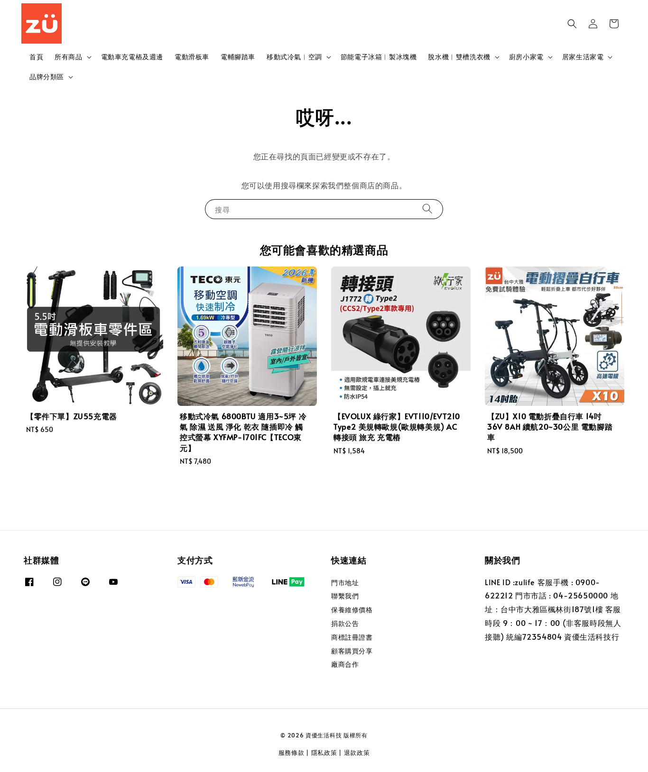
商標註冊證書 (352, 637)
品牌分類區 (46, 77)
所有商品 (68, 57)
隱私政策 (324, 752)
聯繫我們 (345, 595)
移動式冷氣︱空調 (294, 57)
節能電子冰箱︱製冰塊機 (379, 56)
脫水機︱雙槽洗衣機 (459, 57)
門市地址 (345, 583)
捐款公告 (345, 623)
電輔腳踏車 (238, 56)
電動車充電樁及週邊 (132, 56)
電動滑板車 (192, 56)
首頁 (36, 56)
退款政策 (357, 752)
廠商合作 (345, 664)
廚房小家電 (526, 57)
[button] (572, 23)
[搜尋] (427, 209)
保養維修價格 (352, 609)
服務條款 (291, 752)
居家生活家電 (583, 57)
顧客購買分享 (352, 650)
